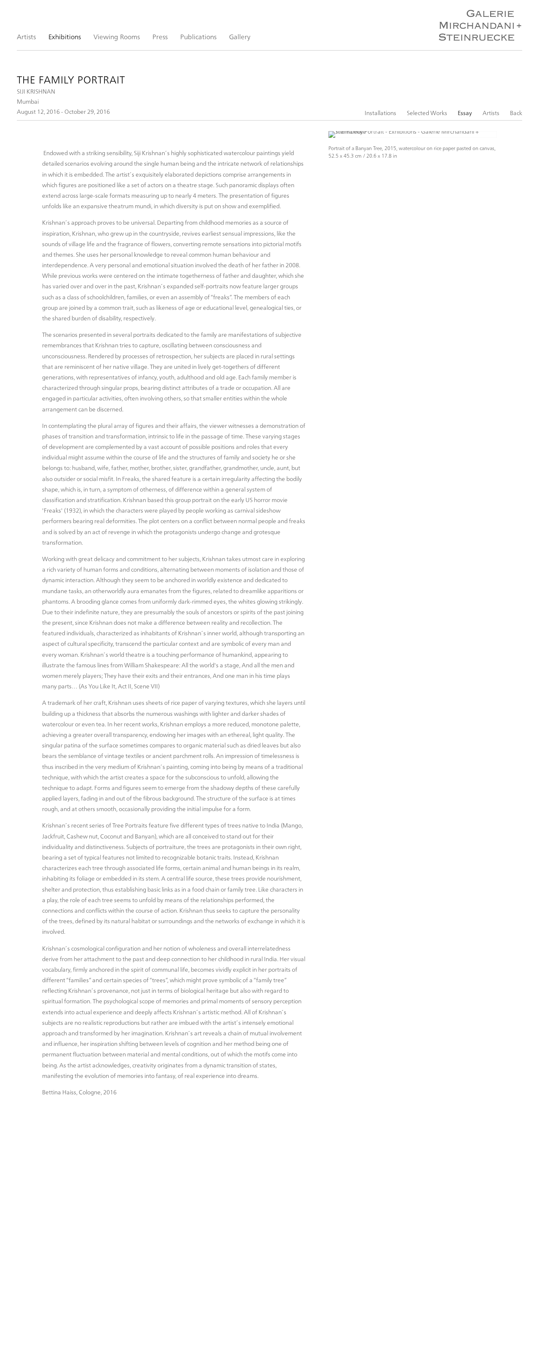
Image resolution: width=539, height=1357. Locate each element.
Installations (380, 113)
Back (516, 113)
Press (160, 36)
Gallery (240, 36)
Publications (198, 36)
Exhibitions (64, 36)
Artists (26, 36)
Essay (465, 113)
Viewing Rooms (116, 36)
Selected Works (427, 113)
